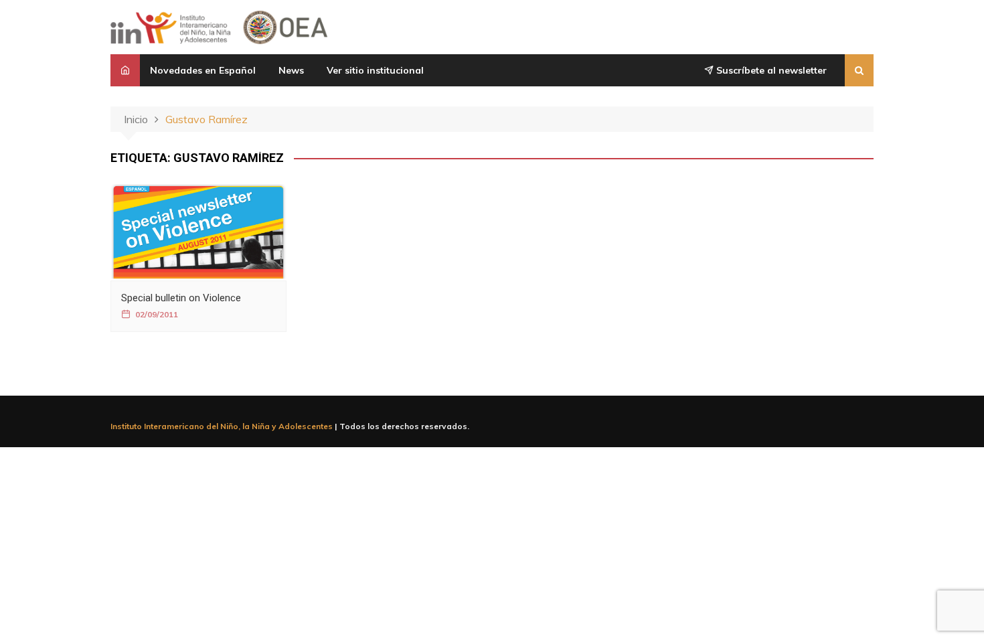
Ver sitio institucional (375, 70)
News (291, 70)
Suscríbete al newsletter (770, 70)
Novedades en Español (203, 70)
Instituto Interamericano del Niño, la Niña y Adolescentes (221, 426)
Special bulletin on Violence (181, 298)
